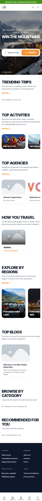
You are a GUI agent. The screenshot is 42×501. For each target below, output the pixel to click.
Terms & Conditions (31, 473)
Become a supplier (9, 473)
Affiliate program (8, 477)
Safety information (9, 462)
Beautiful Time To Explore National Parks (21, 2)
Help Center (6, 455)
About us (27, 455)
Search (32, 52)
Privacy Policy (29, 477)
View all (5, 93)
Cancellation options (10, 458)
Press (26, 462)
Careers (27, 458)
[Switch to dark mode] (33, 7)
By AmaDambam (7, 72)
